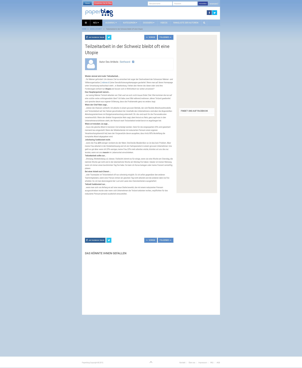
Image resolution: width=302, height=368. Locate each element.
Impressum (203, 363)
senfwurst (125, 61)
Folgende (164, 37)
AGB (218, 363)
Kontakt (182, 363)
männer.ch (106, 82)
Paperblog (86, 363)
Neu (95, 22)
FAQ (211, 363)
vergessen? (214, 3)
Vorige (151, 37)
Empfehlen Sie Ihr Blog (103, 3)
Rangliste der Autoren (185, 22)
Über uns (192, 363)
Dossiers (148, 22)
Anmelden (203, 3)
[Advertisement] (160, 12)
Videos (163, 22)
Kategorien (129, 22)
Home (87, 3)
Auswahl (110, 22)
